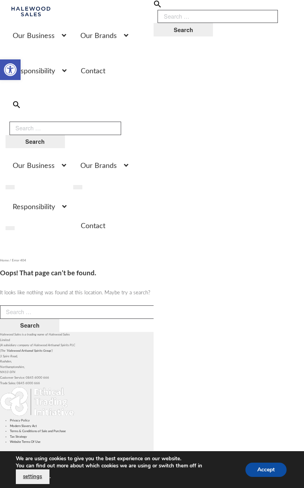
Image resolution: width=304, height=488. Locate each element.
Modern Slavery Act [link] (23, 426)
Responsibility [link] (34, 71)
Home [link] (4, 260)
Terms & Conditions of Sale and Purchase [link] (38, 431)
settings (32, 476)
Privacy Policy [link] (20, 420)
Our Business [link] (34, 36)
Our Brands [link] (98, 36)
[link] (10, 69)
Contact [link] (93, 71)
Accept (266, 469)
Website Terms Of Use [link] (25, 442)
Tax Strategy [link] (18, 436)
